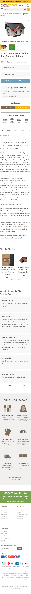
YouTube (9, 556)
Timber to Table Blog (21, 510)
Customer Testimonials (21, 516)
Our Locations (4, 512)
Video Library (19, 512)
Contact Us (3, 510)
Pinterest (12, 556)
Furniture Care (20, 518)
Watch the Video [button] (15, 478)
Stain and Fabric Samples (6, 538)
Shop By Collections (5, 535)
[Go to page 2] (12, 279)
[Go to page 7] (18, 279)
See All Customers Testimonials (15, 386)
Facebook (2, 556)
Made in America (4, 516)
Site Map (3, 540)
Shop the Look (4, 533)
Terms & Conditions (5, 518)
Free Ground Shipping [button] (9, 96)
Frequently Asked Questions (22, 514)
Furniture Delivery (5, 521)
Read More (5, 349)
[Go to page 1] (11, 279)
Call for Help (8, 107)
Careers (2, 523)
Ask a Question (23, 107)
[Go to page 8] (19, 279)
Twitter (5, 556)
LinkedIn (18, 556)
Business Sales (4, 514)
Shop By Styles (4, 531)
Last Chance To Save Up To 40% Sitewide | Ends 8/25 (15, 1)
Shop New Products (5, 536)
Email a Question (16, 566)
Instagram (15, 556)
